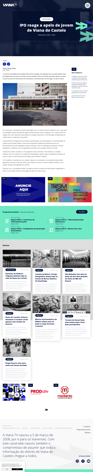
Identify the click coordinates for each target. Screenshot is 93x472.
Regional (9, 313)
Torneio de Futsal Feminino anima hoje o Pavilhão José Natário (75, 322)
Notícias (87, 433)
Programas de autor (83, 430)
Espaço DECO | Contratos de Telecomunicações (23, 221)
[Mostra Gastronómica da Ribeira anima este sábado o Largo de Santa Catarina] (46, 312)
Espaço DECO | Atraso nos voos (68, 229)
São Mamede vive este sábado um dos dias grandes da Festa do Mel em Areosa (76, 277)
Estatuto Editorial (35, 428)
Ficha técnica (25, 428)
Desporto (69, 316)
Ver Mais (82, 212)
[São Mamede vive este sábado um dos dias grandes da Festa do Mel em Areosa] (76, 267)
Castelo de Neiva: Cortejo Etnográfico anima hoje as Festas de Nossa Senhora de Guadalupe (46, 277)
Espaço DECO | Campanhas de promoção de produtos (28, 230)
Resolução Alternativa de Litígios (63, 428)
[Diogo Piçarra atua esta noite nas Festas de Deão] (17, 356)
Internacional (46, 19)
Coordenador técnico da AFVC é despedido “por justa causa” (80, 91)
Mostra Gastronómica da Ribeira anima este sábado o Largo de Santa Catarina (46, 322)
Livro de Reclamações (47, 428)
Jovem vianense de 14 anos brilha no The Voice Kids (79, 96)
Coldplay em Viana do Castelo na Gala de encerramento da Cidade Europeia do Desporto (79, 78)
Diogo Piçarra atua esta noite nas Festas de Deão (16, 364)
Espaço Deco (15, 224)
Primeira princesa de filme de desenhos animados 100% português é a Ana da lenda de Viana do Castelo (80, 85)
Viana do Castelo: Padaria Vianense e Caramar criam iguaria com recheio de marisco (16, 320)
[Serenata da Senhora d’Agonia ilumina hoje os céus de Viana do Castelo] (17, 267)
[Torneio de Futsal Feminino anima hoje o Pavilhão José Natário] (76, 313)
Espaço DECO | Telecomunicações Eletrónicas (69, 221)
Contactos (86, 427)
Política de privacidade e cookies (11, 428)
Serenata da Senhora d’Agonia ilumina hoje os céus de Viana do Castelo (16, 276)
